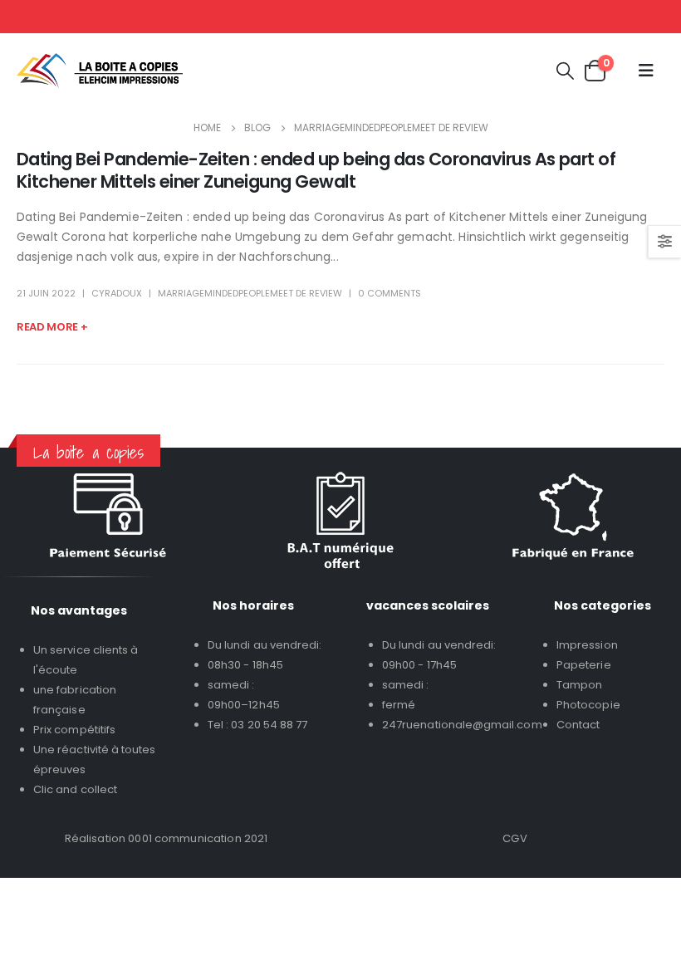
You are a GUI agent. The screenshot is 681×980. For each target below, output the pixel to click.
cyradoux (116, 293)
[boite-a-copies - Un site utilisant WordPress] (100, 71)
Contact (578, 725)
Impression (587, 645)
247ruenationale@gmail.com (462, 725)
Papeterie (583, 665)
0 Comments (389, 293)
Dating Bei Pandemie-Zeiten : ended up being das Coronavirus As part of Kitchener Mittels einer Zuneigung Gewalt (316, 170)
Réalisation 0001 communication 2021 (166, 838)
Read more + (52, 327)
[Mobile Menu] (646, 70)
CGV (514, 838)
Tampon (579, 685)
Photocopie (588, 705)
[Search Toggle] (565, 71)
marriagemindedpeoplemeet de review (250, 293)
